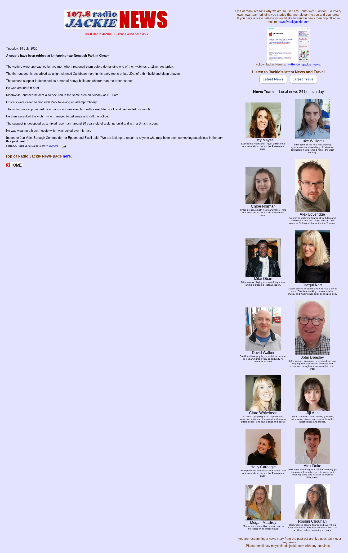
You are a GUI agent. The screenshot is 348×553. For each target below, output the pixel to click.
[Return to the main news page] (116, 27)
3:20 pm (53, 145)
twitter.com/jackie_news (303, 64)
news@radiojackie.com (293, 21)
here (67, 156)
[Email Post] (63, 145)
